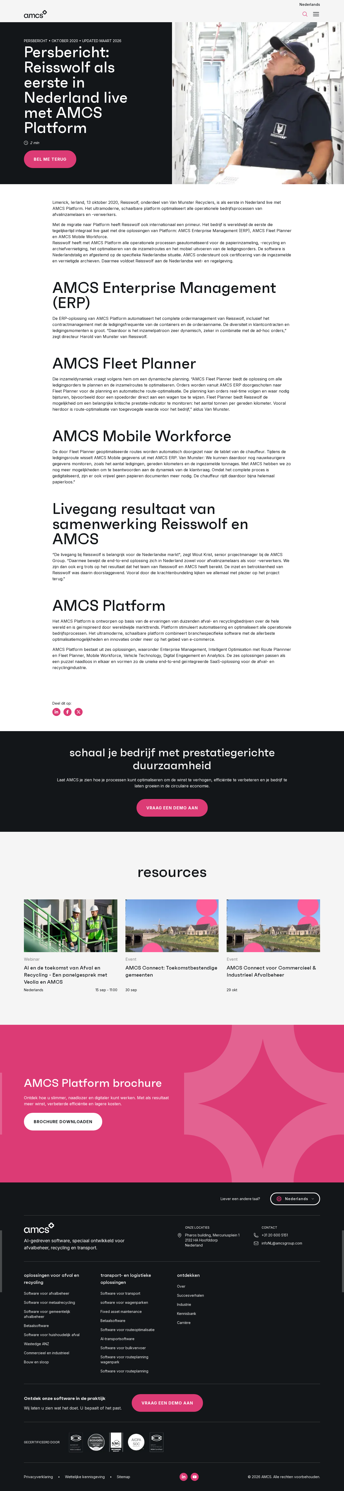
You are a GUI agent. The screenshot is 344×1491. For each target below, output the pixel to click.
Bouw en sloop (36, 1362)
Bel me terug (50, 159)
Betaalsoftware (36, 1325)
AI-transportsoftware (117, 1339)
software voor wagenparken (124, 1302)
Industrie (184, 1304)
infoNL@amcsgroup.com (282, 1243)
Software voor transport (120, 1293)
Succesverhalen (190, 1295)
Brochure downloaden (63, 1121)
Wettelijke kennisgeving (85, 1477)
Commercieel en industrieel (46, 1353)
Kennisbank (186, 1313)
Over (181, 1286)
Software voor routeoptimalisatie (127, 1330)
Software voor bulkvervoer (123, 1348)
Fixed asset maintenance (121, 1311)
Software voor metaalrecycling (49, 1302)
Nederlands (309, 4)
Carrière (184, 1322)
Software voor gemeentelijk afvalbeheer (47, 1314)
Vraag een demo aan (172, 807)
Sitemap (123, 1477)
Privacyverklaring (38, 1477)
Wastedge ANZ (36, 1344)
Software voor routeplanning (124, 1371)
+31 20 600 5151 (275, 1235)
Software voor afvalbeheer (46, 1293)
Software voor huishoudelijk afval (52, 1335)
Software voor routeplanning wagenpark (124, 1359)
